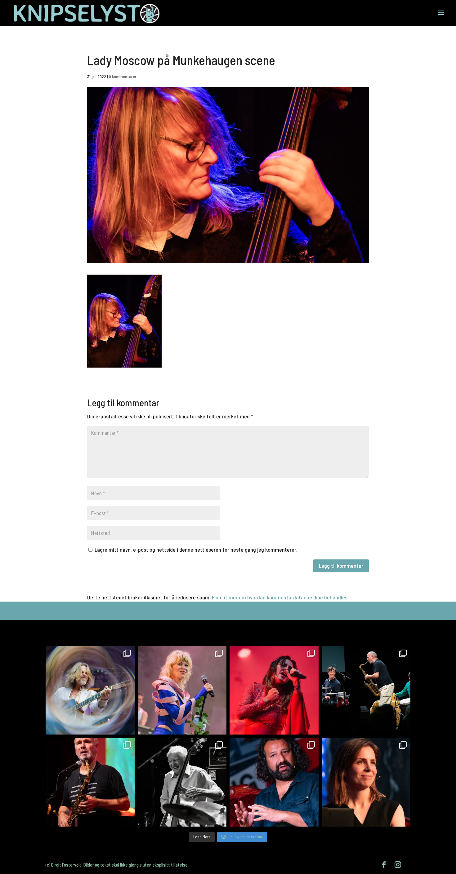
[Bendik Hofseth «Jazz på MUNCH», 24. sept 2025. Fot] (366, 690)
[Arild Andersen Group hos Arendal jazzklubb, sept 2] (182, 782)
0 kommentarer (122, 76)
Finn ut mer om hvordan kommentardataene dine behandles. (280, 597)
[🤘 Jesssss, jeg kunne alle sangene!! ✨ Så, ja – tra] (182, 690)
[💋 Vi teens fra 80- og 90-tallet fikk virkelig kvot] (90, 690)
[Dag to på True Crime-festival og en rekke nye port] (274, 782)
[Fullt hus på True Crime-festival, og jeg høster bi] (366, 782)
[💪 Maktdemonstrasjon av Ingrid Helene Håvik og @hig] (274, 690)
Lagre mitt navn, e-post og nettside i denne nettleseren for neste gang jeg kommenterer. (196, 549)
